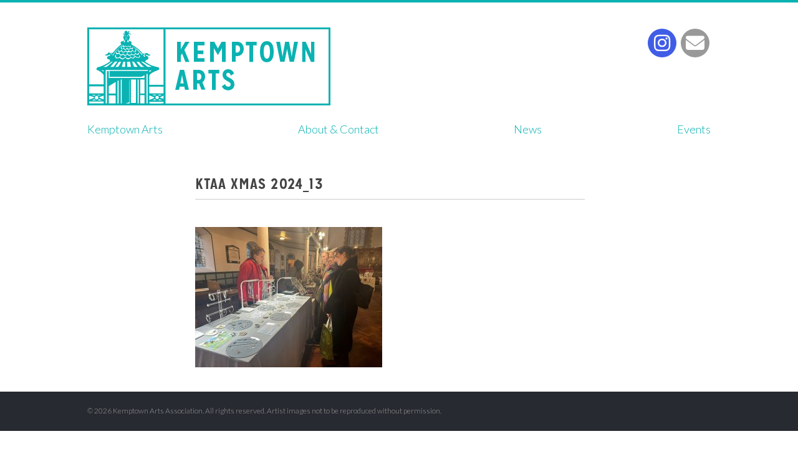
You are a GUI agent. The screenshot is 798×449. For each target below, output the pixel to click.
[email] (695, 43)
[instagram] (662, 43)
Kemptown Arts (208, 66)
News (528, 129)
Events (694, 129)
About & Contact (338, 129)
